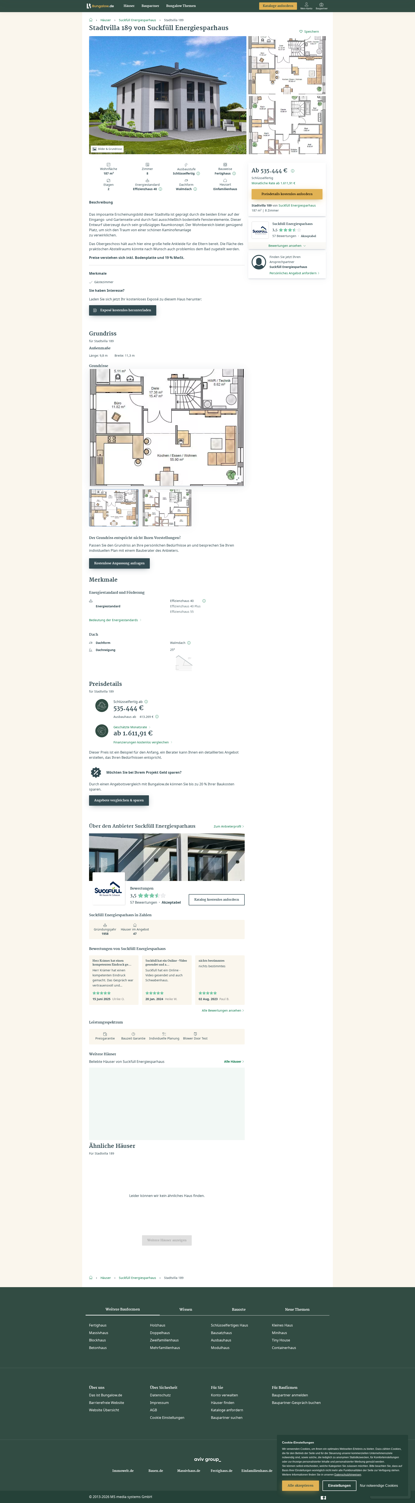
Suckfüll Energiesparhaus (137, 20)
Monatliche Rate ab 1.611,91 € (273, 183)
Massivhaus (98, 1332)
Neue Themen (297, 1309)
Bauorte (239, 1309)
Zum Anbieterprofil (227, 826)
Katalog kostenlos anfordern (216, 900)
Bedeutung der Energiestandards (113, 620)
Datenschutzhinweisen (347, 1474)
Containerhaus (284, 1347)
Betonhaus (98, 1347)
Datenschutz (160, 1395)
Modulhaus (220, 1347)
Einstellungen (339, 1485)
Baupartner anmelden (290, 1395)
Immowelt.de (123, 1471)
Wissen (185, 1309)
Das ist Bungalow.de (105, 1395)
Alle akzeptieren (300, 1486)
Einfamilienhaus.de (256, 1471)
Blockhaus (97, 1340)
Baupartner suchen (227, 1417)
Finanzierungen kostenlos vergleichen (141, 742)
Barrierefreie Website (106, 1402)
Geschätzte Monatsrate (130, 727)
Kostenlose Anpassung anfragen (119, 563)
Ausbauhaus (221, 1340)
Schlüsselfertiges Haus (229, 1325)
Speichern (311, 31)
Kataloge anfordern (278, 6)
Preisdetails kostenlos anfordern (287, 194)
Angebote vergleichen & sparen (119, 800)
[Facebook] (323, 1496)
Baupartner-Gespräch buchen (296, 1402)
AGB (153, 1410)
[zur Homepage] (92, 19)
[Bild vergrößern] (237, 478)
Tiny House (281, 1340)
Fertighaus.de (221, 1471)
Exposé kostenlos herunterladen (125, 310)
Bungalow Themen (181, 6)
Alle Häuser (232, 1061)
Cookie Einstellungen (167, 1417)
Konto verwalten (224, 1395)
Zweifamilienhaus (164, 1340)
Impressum (159, 1402)
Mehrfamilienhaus (165, 1347)
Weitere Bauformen (122, 1309)
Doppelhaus (160, 1332)
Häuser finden (222, 1402)
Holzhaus (157, 1325)
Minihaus (279, 1332)
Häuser (129, 6)
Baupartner (150, 6)
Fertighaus (98, 1325)
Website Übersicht (104, 1410)
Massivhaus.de (188, 1471)
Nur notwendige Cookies (379, 1485)
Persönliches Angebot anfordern (293, 273)
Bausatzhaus (221, 1332)
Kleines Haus (282, 1325)
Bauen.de (155, 1471)
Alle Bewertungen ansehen (221, 1010)
